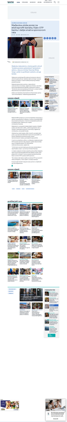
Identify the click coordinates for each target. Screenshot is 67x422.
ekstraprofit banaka (30, 188)
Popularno (25, 2)
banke (13, 188)
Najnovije (32, 2)
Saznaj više (55, 418)
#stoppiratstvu (48, 2)
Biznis (18, 2)
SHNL (40, 2)
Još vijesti (50, 335)
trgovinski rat (12, 289)
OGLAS (33, 13)
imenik (46, 0)
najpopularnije (50, 290)
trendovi (11, 293)
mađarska (18, 188)
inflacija (11, 291)
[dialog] (56, 410)
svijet (23, 188)
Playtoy (50, 0)
